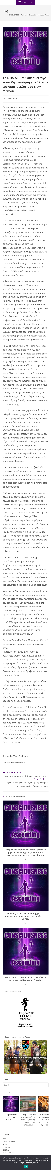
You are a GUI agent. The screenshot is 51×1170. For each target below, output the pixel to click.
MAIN (4, 1139)
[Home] (3, 15)
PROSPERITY (7, 1147)
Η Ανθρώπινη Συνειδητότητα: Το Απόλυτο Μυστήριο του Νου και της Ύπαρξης (25, 978)
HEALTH (5, 1144)
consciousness (20, 763)
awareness (11, 763)
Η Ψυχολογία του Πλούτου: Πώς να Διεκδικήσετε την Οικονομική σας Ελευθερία (28, 1119)
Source (6, 756)
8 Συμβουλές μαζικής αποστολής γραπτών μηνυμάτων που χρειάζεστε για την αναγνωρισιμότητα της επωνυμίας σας (25, 852)
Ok (26, 1166)
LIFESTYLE (6, 1150)
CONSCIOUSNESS (13, 99)
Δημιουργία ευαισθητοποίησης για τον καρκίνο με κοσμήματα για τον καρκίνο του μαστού (25, 916)
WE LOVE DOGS (8, 1153)
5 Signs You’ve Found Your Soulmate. (11, 1117)
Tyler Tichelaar (21, 756)
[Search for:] (31, 2)
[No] (48, 1162)
